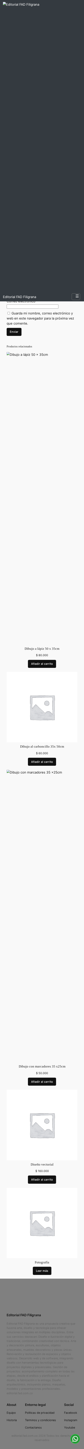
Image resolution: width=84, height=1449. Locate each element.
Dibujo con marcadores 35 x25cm (42, 1066)
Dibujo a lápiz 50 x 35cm (42, 649)
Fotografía (42, 1262)
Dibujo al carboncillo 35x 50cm (42, 746)
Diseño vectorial (42, 1164)
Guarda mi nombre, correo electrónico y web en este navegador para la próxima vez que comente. (40, 318)
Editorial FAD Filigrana (19, 297)
